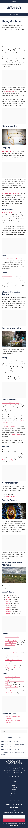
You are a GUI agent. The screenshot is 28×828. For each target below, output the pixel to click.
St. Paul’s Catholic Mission (10, 213)
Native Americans (9, 91)
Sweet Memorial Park (11, 687)
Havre (7, 609)
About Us (14, 785)
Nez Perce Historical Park (12, 677)
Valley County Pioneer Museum (14, 668)
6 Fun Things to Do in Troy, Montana (10, 741)
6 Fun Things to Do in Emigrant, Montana (12, 746)
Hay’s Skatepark (7, 276)
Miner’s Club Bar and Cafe (9, 259)
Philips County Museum (12, 652)
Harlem (7, 599)
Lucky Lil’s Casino (10, 643)
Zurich (7, 601)
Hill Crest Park (9, 693)
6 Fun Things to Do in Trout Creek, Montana (12, 744)
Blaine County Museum (12, 656)
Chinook (7, 603)
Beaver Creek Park (10, 691)
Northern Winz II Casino (12, 637)
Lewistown (8, 611)
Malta (7, 607)
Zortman (7, 597)
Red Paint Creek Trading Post (10, 193)
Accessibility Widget (14, 800)
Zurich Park (8, 685)
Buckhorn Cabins (10, 496)
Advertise (14, 789)
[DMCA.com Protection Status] (14, 825)
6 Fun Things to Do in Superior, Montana (11, 749)
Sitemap (14, 798)
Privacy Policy (14, 796)
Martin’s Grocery (7, 151)
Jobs (14, 791)
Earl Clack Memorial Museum (13, 660)
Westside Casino (10, 645)
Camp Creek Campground (9, 426)
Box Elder (8, 613)
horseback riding (16, 434)
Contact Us (14, 787)
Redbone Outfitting (7, 460)
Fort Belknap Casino (11, 641)
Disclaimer (14, 793)
